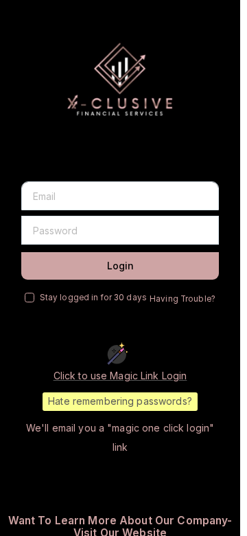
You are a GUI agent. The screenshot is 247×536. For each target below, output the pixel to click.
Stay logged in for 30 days (93, 297)
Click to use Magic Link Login (120, 375)
